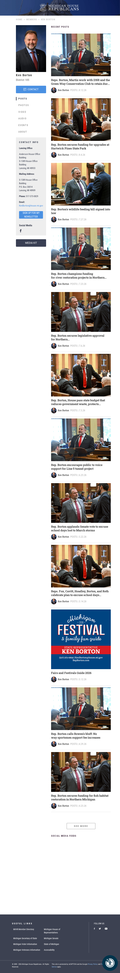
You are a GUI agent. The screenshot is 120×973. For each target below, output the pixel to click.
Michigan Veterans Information (26, 950)
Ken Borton (63, 90)
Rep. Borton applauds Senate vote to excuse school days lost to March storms (79, 528)
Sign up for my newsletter (31, 214)
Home (19, 19)
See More (81, 826)
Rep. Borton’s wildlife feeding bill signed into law (80, 211)
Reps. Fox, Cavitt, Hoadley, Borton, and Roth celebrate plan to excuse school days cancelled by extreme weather (80, 593)
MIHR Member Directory (23, 929)
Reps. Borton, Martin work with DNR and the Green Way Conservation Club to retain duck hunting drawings (80, 82)
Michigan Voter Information (25, 944)
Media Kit (31, 242)
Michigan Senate (51, 938)
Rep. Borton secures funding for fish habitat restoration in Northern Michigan (79, 797)
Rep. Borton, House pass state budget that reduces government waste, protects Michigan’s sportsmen (78, 402)
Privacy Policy (93, 964)
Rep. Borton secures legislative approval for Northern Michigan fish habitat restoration (77, 337)
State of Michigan (51, 944)
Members (31, 19)
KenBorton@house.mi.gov (31, 205)
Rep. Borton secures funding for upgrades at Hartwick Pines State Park (80, 146)
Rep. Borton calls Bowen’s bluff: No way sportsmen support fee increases (76, 735)
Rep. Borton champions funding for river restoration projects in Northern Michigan (78, 275)
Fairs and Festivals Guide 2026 (71, 673)
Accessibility (49, 950)
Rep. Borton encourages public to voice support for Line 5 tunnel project (76, 466)
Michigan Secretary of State (25, 938)
